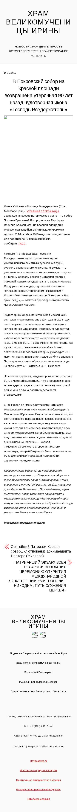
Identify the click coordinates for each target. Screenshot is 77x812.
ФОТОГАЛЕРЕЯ (19, 51)
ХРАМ (34, 46)
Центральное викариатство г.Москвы (38, 780)
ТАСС (22, 243)
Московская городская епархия (38, 770)
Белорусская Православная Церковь (38, 789)
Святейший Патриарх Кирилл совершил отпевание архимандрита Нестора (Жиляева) (41, 551)
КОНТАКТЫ (38, 55)
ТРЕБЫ (36, 51)
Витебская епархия (38, 799)
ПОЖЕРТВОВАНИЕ (55, 51)
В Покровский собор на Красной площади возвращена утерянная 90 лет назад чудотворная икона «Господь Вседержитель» (38, 95)
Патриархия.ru (38, 761)
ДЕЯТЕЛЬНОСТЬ (50, 46)
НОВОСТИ (22, 46)
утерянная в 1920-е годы (43, 211)
